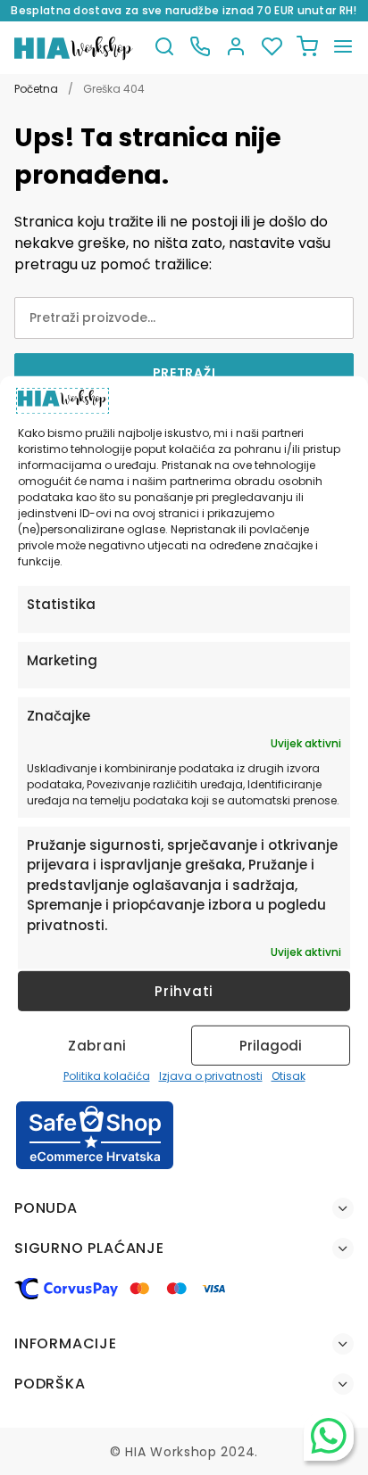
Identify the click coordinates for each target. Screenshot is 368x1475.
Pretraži (184, 373)
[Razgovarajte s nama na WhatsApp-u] (329, 1436)
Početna (36, 88)
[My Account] (236, 48)
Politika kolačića (106, 1076)
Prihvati (184, 991)
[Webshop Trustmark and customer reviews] (94, 1166)
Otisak (288, 1076)
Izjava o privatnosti (211, 1076)
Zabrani (97, 1045)
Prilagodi (270, 1045)
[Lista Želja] (271, 48)
